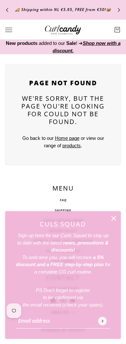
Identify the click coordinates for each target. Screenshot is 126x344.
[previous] (7, 10)
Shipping (63, 210)
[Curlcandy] (63, 30)
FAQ (63, 200)
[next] (118, 10)
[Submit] (102, 321)
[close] (113, 218)
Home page (67, 138)
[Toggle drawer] (8, 30)
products (71, 145)
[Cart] (117, 29)
